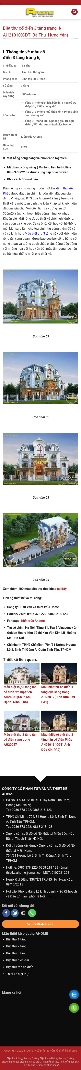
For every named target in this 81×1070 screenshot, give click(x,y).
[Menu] (5, 12)
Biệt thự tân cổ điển (30, 1061)
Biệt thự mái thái (48, 1058)
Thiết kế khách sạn (69, 1061)
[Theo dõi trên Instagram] (15, 913)
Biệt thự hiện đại (17, 960)
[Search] (74, 12)
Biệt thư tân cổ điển (19, 967)
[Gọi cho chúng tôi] (32, 913)
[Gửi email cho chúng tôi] (23, 913)
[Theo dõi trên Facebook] (6, 913)
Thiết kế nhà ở (51, 1065)
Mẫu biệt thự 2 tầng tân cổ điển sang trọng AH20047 (20, 740)
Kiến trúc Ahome (33, 621)
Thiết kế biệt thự (17, 974)
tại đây (62, 589)
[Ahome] (40, 12)
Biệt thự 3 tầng (16, 953)
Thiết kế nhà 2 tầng (32, 1065)
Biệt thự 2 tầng (16, 946)
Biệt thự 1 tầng (16, 939)
